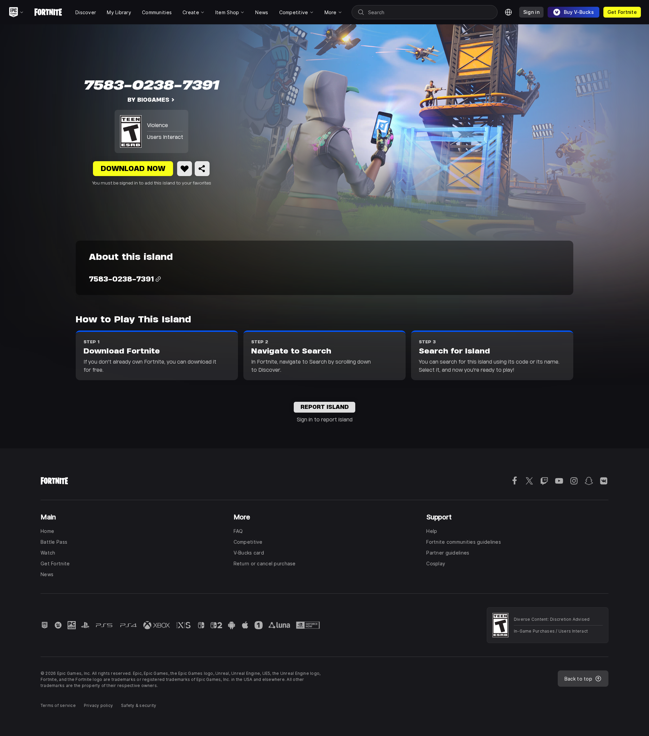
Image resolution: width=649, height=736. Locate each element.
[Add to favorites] (184, 168)
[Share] (202, 168)
